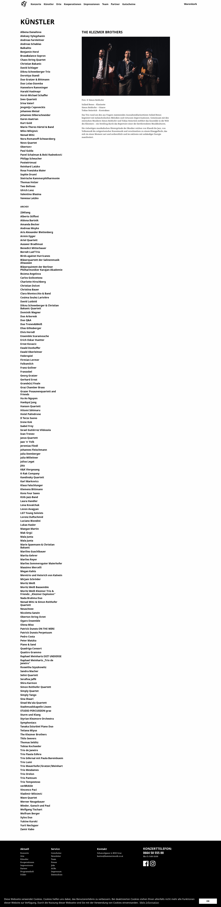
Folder (23, 874)
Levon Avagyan (29, 509)
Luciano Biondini (30, 521)
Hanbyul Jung (28, 402)
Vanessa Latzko (29, 198)
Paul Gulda (26, 150)
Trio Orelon (27, 774)
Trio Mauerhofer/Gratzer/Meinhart (41, 766)
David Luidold (28, 301)
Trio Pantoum (28, 778)
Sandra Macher (29, 671)
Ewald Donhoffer (30, 348)
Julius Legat (27, 461)
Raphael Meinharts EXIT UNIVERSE (41, 656)
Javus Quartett (29, 438)
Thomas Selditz (29, 742)
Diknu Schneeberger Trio (35, 71)
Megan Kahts (28, 571)
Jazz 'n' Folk (27, 441)
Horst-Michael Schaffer (34, 95)
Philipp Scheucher (31, 158)
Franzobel (26, 371)
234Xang (25, 212)
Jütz (22, 465)
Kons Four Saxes (30, 493)
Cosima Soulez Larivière (34, 297)
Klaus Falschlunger (31, 485)
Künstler (49, 4)
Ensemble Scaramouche (34, 336)
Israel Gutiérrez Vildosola (35, 430)
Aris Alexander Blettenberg (36, 232)
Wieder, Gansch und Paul (35, 805)
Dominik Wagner (30, 312)
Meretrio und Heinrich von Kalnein (41, 575)
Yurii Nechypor (29, 825)
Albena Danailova (30, 32)
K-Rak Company (30, 473)
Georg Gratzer (28, 375)
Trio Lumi (26, 762)
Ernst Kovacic (28, 344)
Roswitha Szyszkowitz (33, 667)
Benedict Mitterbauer (33, 248)
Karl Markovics (29, 481)
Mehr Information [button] (149, 902)
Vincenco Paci (28, 789)
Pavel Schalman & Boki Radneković (41, 154)
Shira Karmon (28, 683)
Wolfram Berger (30, 813)
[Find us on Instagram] (152, 863)
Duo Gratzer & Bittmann (34, 79)
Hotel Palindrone (30, 414)
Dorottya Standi (29, 75)
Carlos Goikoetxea (31, 277)
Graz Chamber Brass (32, 387)
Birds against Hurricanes (35, 256)
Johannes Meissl (29, 111)
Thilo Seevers (28, 738)
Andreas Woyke (29, 228)
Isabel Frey (26, 426)
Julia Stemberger (30, 453)
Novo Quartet (28, 142)
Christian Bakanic (30, 63)
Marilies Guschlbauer (33, 551)
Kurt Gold (26, 123)
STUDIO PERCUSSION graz (35, 710)
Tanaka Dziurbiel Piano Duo (36, 726)
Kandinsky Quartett (32, 477)
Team (105, 4)
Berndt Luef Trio (30, 252)
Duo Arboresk (28, 316)
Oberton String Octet (33, 616)
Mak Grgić (26, 532)
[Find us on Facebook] (145, 863)
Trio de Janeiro (29, 750)
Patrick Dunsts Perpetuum (36, 632)
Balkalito (25, 48)
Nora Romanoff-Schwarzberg (37, 138)
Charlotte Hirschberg (33, 281)
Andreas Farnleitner (32, 40)
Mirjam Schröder (30, 579)
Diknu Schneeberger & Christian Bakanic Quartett (39, 307)
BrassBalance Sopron (33, 55)
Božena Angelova (30, 273)
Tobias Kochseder (30, 746)
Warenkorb (190, 4)
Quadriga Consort (31, 648)
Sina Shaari (27, 699)
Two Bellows (27, 186)
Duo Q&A (25, 320)
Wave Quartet (28, 797)
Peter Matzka (28, 640)
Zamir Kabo (27, 829)
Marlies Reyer (28, 559)
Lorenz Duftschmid (31, 517)
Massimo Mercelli (31, 567)
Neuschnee (27, 609)
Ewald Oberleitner (31, 352)
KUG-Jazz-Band (29, 497)
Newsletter (56, 856)
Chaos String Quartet (33, 59)
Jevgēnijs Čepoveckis (32, 107)
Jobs (53, 865)
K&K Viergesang (30, 469)
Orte (58, 4)
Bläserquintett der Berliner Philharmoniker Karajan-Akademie (41, 268)
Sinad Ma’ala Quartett (33, 702)
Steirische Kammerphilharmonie (40, 178)
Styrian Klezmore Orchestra (37, 718)
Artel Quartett (28, 240)
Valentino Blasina (30, 194)
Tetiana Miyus (28, 730)
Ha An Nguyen (28, 398)
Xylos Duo (26, 817)
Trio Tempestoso (30, 782)
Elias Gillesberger (30, 328)
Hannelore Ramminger (34, 87)
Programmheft (27, 871)
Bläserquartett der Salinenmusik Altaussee (39, 261)
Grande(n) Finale (30, 383)
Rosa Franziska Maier (33, 170)
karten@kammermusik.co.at (110, 856)
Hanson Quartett (30, 406)
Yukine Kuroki (28, 821)
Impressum (56, 871)
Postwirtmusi (28, 162)
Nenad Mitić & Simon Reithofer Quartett (38, 603)
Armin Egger (28, 236)
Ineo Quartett (28, 99)
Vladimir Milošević (31, 793)
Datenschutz (56, 874)
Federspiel (26, 356)
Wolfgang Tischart (31, 809)
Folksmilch (26, 363)
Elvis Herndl (27, 332)
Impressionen (92, 4)
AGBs (53, 868)
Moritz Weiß (27, 583)
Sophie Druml (28, 174)
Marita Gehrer (28, 555)
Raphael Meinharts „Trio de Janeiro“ (36, 662)
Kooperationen (72, 4)
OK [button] (207, 901)
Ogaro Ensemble (30, 620)
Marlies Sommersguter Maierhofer (41, 563)
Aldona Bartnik (29, 220)
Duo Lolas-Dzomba (31, 83)
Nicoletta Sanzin (30, 613)
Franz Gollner (28, 367)
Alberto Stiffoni (29, 216)
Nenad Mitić (27, 135)
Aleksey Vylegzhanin (32, 36)
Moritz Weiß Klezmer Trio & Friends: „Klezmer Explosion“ (38, 592)
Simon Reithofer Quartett (35, 687)
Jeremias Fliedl (29, 445)
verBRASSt (26, 786)
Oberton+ (26, 146)
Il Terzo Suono (28, 418)
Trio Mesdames (29, 770)
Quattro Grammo (30, 652)
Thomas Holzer (29, 182)
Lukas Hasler (28, 524)
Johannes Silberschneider (35, 115)
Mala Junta (26, 536)
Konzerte (36, 4)
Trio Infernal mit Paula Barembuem (41, 758)
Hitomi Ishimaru (30, 410)
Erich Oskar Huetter (32, 340)
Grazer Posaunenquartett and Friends (38, 393)
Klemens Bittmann (31, 489)
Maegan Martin (29, 528)
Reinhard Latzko (30, 166)
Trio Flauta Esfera (30, 754)
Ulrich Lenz (27, 190)
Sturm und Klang (30, 714)
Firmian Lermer (29, 360)
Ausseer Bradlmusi (31, 244)
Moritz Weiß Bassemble (34, 587)
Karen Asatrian (29, 119)
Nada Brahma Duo (31, 598)
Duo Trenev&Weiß (31, 324)
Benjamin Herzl (29, 51)
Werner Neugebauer (32, 801)
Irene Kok (26, 422)
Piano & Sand (28, 644)
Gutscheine (128, 4)
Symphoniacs (28, 722)
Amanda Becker (29, 224)
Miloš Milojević (29, 131)
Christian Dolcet (30, 285)
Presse (54, 862)
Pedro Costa (27, 636)
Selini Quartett (29, 675)
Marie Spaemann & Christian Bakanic (37, 546)
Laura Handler (29, 501)
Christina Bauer (29, 289)
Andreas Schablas (30, 44)
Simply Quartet (29, 691)
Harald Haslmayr (30, 91)
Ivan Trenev (27, 434)
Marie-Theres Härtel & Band (37, 127)
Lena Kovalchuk (29, 505)
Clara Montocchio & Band (35, 293)
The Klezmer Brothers (33, 734)
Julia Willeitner (29, 457)
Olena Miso (27, 624)
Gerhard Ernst (28, 379)
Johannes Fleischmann (33, 449)
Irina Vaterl (27, 103)
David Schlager (29, 67)
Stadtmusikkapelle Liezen (35, 706)
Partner (115, 4)
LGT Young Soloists (31, 513)
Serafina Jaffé (28, 679)
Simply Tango (28, 695)
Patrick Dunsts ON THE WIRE (37, 628)
